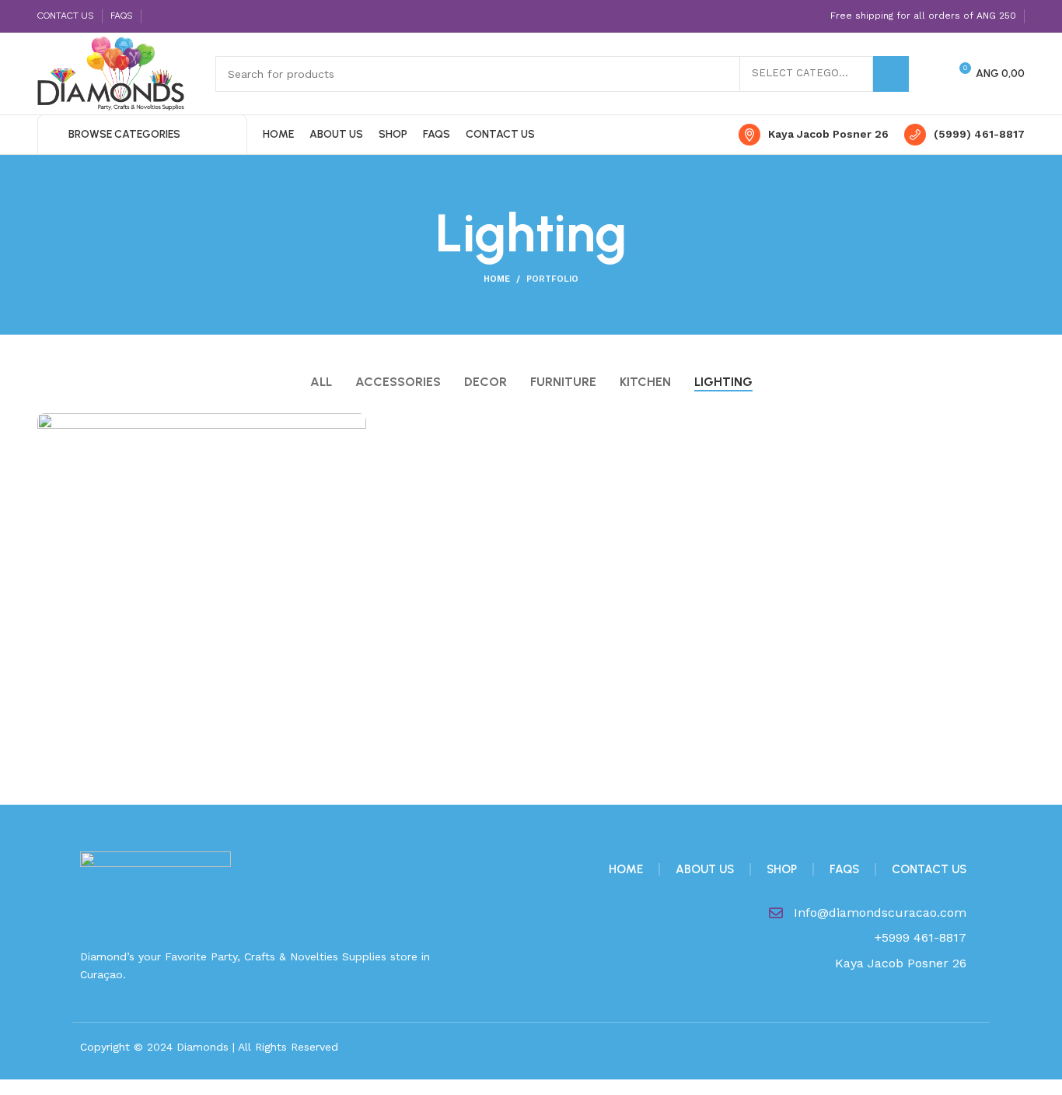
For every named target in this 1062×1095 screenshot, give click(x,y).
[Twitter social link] (176, 16)
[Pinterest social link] (230, 16)
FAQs (844, 869)
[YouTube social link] (212, 16)
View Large (354, 425)
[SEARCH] (891, 74)
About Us (705, 869)
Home (497, 279)
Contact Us (929, 869)
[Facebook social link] (158, 16)
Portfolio (552, 279)
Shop (782, 869)
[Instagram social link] (194, 16)
